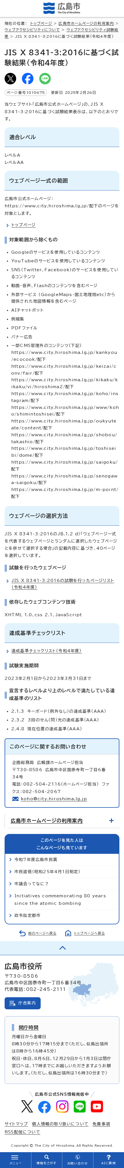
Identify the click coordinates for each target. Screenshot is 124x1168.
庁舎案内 (27, 1003)
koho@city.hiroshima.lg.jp (54, 799)
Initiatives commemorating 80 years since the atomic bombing (60, 899)
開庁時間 (29, 1027)
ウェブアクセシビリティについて (32, 30)
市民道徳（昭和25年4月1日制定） (47, 872)
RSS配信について (22, 1132)
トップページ (41, 23)
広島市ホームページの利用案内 (86, 23)
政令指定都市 (27, 915)
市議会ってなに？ (31, 884)
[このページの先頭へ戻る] (62, 948)
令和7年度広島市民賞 (35, 860)
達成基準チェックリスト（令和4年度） (47, 651)
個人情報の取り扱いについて (60, 1124)
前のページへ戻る (42, 933)
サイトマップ (16, 1124)
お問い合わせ (77, 1163)
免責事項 (101, 1124)
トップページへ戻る (89, 933)
